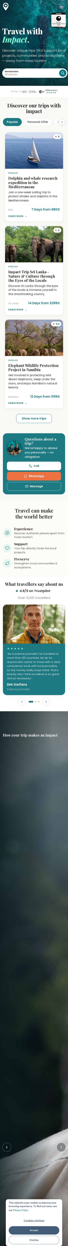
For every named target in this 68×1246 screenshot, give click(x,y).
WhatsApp (36, 476)
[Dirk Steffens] (31, 702)
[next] (46, 702)
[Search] (62, 73)
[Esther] (39, 702)
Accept (34, 1230)
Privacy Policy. (21, 1210)
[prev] (22, 702)
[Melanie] (35, 702)
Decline (34, 1239)
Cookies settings (34, 1220)
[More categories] (59, 122)
